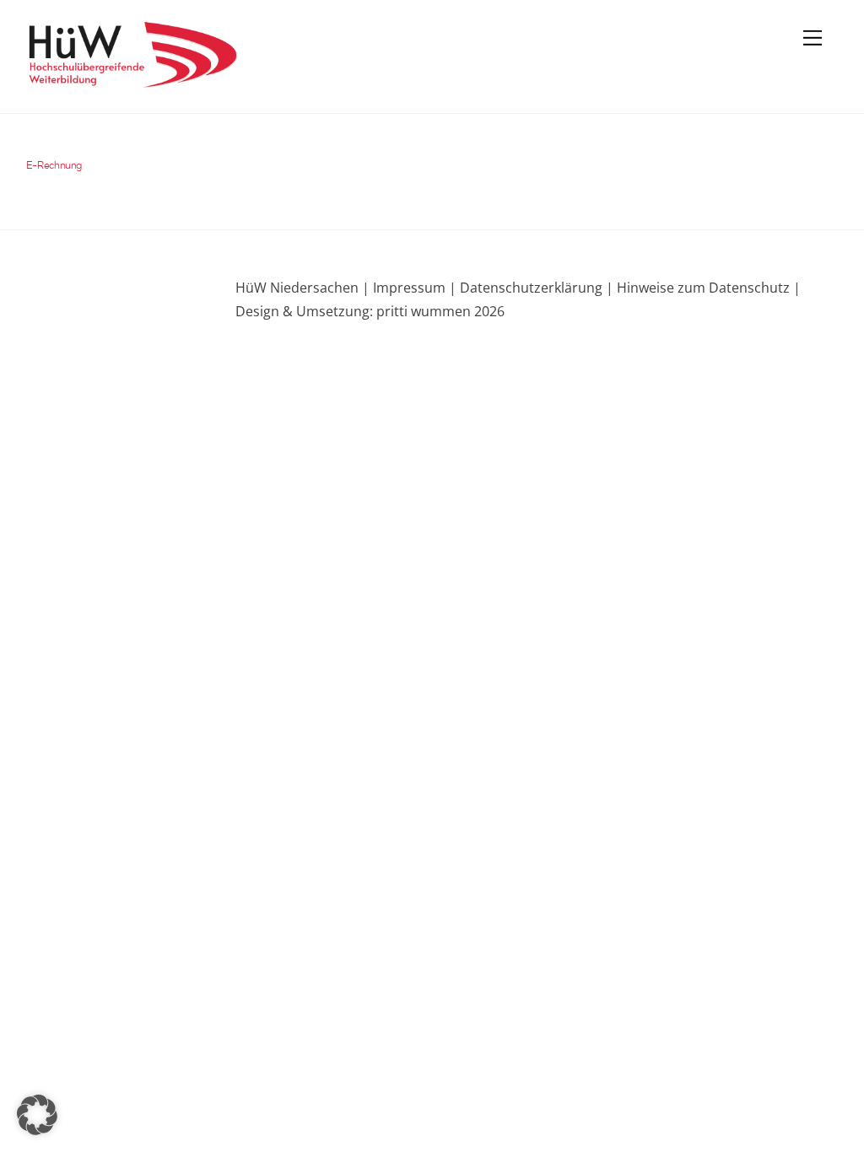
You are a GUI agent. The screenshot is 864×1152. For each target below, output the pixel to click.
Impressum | (414, 287)
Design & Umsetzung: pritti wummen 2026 (370, 311)
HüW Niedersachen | (304, 287)
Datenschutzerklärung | (534, 287)
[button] (37, 1115)
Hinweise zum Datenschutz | (707, 287)
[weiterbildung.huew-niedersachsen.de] (131, 80)
